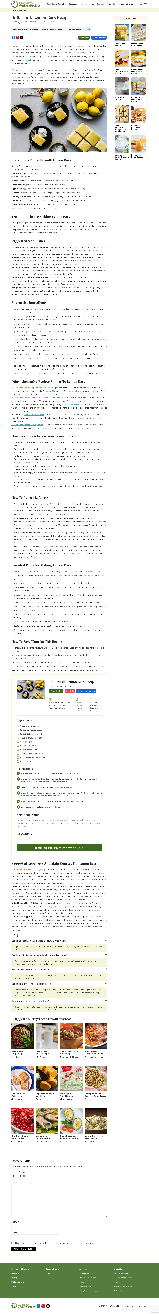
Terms (116, 1282)
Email (15, 1232)
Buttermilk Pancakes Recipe (136, 127)
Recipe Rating (18, 1172)
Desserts (73, 4)
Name (15, 1222)
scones (59, 398)
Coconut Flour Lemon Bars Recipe (137, 71)
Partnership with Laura (123, 1287)
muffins (53, 391)
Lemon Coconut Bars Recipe (138, 45)
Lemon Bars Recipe (120, 45)
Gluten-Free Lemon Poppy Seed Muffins (30, 388)
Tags (48, 1273)
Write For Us (84, 1273)
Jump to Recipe (99, 38)
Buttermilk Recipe (119, 98)
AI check (27, 60)
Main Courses (98, 4)
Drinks (84, 4)
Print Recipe (84, 38)
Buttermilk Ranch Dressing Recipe (122, 157)
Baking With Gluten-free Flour (26, 29)
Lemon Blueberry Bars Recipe (121, 71)
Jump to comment (86, 691)
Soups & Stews (126, 4)
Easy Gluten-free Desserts (53, 29)
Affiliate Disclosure (121, 1273)
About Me (83, 1269)
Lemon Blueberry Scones (36, 398)
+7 (89, 29)
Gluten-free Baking (76, 29)
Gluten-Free (17, 398)
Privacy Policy (85, 1287)
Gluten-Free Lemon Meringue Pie (27, 424)
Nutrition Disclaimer (88, 1278)
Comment (17, 1182)
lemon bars (42, 1001)
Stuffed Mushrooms (21, 869)
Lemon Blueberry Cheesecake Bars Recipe (120, 128)
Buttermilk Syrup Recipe (137, 156)
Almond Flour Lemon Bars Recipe (137, 99)
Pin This (70, 691)
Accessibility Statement (123, 1278)
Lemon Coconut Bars (34, 414)
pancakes (74, 404)
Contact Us (118, 1269)
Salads (112, 4)
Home (13, 10)
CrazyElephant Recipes (89, 1291)
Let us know (65, 847)
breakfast (76, 391)
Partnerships (119, 1291)
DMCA (82, 1282)
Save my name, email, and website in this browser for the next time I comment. (55, 1243)
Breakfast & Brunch (55, 4)
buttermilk (56, 46)
